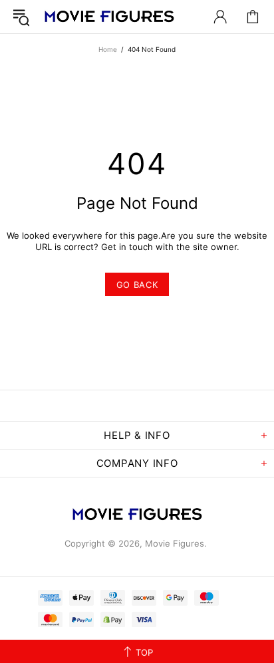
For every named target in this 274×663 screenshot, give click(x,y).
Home (107, 49)
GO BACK (137, 284)
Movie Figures (109, 17)
